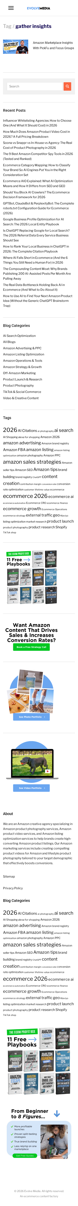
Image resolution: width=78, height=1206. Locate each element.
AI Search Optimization (19, 336)
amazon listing (40, 449)
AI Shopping (10, 437)
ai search (63, 430)
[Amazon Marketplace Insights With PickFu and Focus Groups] (15, 46)
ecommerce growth (22, 508)
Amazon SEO (24, 470)
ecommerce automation (14, 503)
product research (42, 527)
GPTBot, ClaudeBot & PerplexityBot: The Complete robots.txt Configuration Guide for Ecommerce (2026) (38, 208)
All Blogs (9, 342)
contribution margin (30, 484)
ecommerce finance (57, 503)
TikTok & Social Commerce (22, 392)
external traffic (39, 515)
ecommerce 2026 (25, 496)
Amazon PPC (51, 455)
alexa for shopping (29, 437)
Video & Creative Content (21, 398)
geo (56, 515)
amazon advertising (22, 442)
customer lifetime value (37, 489)
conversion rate (49, 484)
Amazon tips (45, 469)
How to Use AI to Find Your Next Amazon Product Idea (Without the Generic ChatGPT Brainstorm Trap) (37, 301)
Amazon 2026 (50, 437)
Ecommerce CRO (36, 502)
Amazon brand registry (55, 443)
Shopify (61, 527)
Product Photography (18, 385)
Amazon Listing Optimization (23, 354)
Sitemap (9, 876)
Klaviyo (64, 515)
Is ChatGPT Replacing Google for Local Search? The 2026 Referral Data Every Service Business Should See (36, 235)
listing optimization (14, 521)
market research (36, 521)
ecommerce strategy (14, 515)
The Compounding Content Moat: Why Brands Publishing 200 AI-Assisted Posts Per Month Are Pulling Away (37, 273)
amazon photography (30, 455)
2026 (10, 430)
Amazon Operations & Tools (22, 360)
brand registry (23, 477)
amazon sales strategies (32, 462)
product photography (15, 527)
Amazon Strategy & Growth (22, 367)
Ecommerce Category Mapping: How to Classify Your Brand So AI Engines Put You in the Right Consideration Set (36, 170)
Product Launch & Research (22, 379)
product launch (60, 521)
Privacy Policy (13, 888)
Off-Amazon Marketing (19, 373)
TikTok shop (9, 532)
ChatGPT (37, 477)
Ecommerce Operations (54, 509)
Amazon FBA (14, 449)
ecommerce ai (61, 496)
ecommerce (57, 489)
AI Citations (27, 430)
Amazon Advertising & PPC (22, 348)
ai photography (46, 431)
